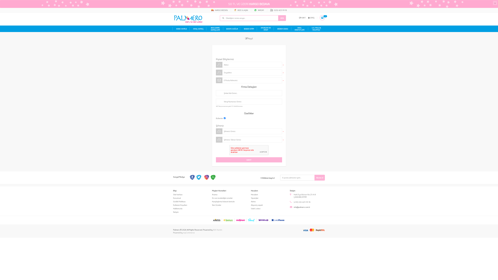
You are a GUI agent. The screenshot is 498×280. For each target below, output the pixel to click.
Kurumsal (177, 198)
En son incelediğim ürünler (222, 198)
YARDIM (260, 10)
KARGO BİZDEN (221, 10)
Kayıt (303, 17)
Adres (253, 201)
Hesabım (254, 194)
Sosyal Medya (179, 177)
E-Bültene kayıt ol (268, 178)
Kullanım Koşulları (180, 205)
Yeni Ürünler (216, 205)
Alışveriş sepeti (257, 205)
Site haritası (177, 194)
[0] (322, 17)
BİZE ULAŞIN (242, 10)
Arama (214, 194)
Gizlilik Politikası (179, 201)
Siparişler (254, 198)
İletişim (176, 212)
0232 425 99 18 (280, 10)
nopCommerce (189, 232)
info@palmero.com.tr (302, 207)
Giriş (311, 17)
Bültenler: (219, 118)
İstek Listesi (255, 208)
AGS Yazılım (217, 230)
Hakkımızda (177, 208)
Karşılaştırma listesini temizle (223, 201)
